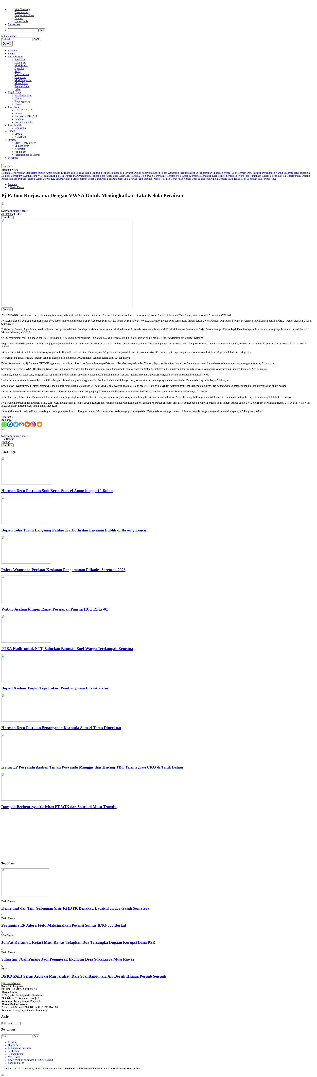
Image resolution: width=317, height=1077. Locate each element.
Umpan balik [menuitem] (21, 21)
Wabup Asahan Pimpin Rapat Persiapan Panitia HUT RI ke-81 (54, 609)
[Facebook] (10, 424)
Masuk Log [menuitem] (14, 24)
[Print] (27, 424)
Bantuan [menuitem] (19, 18)
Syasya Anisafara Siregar (14, 210)
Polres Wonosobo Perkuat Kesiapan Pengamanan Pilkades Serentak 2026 (63, 570)
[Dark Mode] (7, 43)
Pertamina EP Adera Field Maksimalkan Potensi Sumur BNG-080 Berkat (63, 925)
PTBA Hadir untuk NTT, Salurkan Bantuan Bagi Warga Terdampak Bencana (67, 648)
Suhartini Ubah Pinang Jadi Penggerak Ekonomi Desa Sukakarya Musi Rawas (67, 959)
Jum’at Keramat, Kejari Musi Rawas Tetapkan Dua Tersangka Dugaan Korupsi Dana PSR (78, 942)
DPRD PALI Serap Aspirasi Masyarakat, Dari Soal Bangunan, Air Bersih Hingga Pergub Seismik (83, 976)
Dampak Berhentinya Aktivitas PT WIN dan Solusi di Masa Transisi (59, 807)
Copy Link (7, 217)
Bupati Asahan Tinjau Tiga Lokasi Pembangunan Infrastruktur (55, 688)
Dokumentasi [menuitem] (21, 12)
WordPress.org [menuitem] (22, 9)
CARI (36, 39)
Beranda (12, 184)
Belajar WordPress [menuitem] (24, 15)
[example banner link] (10, 983)
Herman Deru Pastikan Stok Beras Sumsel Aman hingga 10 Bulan (57, 490)
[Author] (4, 207)
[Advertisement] (100, 835)
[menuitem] (162, 30)
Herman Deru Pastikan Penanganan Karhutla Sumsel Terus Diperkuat (61, 727)
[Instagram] (33, 424)
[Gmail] (21, 424)
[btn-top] (2, 1075)
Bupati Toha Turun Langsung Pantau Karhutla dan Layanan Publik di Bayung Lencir (74, 530)
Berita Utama (17, 187)
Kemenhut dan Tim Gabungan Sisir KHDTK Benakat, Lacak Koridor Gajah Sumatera (75, 908)
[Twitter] (16, 424)
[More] (39, 424)
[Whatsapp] (4, 424)
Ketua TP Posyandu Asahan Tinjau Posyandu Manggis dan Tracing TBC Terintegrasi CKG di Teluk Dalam (92, 767)
